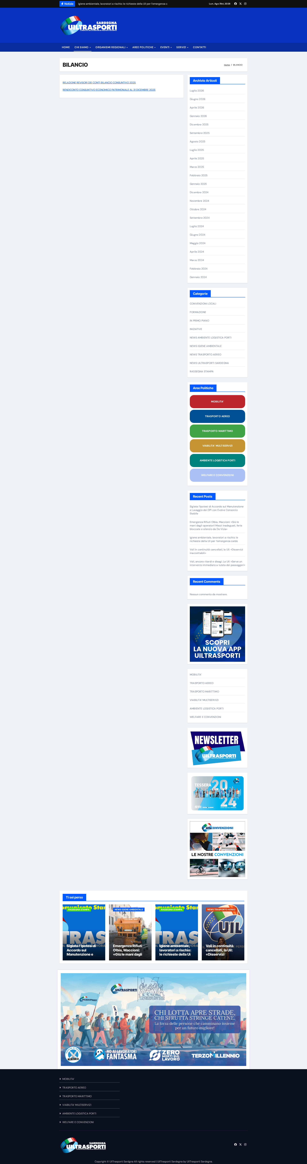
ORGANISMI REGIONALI (110, 47)
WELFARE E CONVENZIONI (217, 475)
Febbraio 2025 (199, 175)
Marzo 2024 (197, 260)
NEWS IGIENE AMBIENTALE (206, 346)
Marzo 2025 (197, 167)
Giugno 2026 (197, 99)
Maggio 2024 (197, 243)
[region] (153, 1019)
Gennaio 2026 (198, 116)
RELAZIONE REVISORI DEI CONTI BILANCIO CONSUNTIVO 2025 (99, 82)
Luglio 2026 (197, 90)
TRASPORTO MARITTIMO (217, 431)
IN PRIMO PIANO (199, 320)
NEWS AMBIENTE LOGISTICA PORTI (211, 337)
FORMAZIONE (198, 312)
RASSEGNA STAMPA (202, 371)
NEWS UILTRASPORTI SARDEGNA (209, 363)
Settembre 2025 (200, 133)
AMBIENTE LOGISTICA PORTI (217, 460)
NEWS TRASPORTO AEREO (205, 354)
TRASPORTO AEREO (217, 416)
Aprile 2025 (197, 158)
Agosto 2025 (197, 141)
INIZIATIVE (196, 329)
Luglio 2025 (197, 150)
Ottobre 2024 (198, 209)
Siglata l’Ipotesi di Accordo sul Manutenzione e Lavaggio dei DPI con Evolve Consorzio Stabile (217, 510)
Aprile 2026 (197, 107)
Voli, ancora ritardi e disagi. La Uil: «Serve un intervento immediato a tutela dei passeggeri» (217, 563)
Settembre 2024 (200, 217)
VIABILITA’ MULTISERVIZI (217, 445)
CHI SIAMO (82, 47)
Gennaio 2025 (198, 184)
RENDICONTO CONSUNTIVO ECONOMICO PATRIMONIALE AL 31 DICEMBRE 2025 (109, 89)
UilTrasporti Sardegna (170, 1161)
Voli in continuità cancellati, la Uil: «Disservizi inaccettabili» (219, 952)
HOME (66, 47)
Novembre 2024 (199, 201)
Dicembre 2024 (199, 192)
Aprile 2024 (197, 251)
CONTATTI (199, 47)
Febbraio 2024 (199, 268)
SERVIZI (181, 47)
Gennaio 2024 (198, 277)
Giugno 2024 (197, 234)
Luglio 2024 (197, 226)
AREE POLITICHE (143, 47)
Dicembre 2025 (199, 124)
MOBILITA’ (217, 401)
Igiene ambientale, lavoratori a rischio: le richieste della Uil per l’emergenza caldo (214, 539)
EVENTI (165, 47)
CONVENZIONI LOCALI (203, 303)
